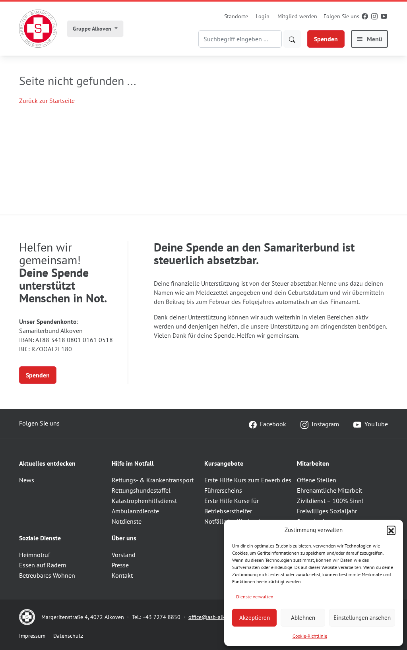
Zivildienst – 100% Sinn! (330, 501)
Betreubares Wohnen (47, 575)
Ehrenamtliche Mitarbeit (329, 490)
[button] (391, 530)
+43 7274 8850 (161, 617)
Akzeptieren (254, 617)
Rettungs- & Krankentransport (153, 480)
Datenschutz (68, 635)
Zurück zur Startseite (47, 100)
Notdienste (126, 521)
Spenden (326, 39)
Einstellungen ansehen (362, 617)
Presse (120, 565)
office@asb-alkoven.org (217, 617)
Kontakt (122, 575)
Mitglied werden (297, 16)
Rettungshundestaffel (141, 490)
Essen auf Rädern (42, 565)
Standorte (236, 16)
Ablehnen (303, 617)
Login (262, 16)
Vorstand (124, 555)
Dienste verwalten (254, 597)
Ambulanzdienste (135, 511)
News (26, 480)
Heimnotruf (34, 555)
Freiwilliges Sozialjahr (327, 511)
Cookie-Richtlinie (310, 636)
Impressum (32, 635)
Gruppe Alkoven (93, 28)
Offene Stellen (316, 480)
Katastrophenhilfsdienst (144, 501)
